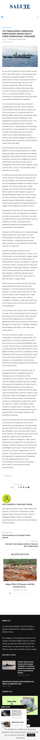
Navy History (6, 27)
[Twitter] (28, 725)
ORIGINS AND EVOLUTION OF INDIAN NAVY (17, 713)
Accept (31, 735)
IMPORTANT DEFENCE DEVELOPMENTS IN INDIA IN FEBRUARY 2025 (18, 683)
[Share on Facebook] (18, 487)
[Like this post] (14, 487)
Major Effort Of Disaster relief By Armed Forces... (20, 585)
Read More (21, 738)
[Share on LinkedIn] (26, 487)
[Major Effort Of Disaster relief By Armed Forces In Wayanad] (20, 570)
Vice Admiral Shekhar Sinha (17, 39)
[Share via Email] (28, 487)
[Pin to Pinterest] (23, 487)
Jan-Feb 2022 (7, 475)
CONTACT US (7, 691)
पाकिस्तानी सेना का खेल (18, 722)
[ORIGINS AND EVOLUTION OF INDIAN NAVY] (5, 713)
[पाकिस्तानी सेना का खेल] (5, 724)
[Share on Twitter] (21, 487)
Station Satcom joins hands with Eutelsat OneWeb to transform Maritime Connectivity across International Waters (26, 667)
